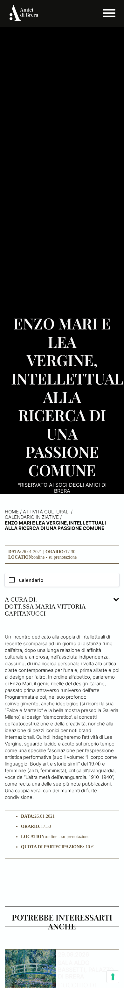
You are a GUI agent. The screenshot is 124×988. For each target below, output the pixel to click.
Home (12, 512)
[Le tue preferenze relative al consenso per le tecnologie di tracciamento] (113, 977)
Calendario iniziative (32, 517)
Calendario (31, 580)
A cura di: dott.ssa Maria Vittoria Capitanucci (45, 606)
